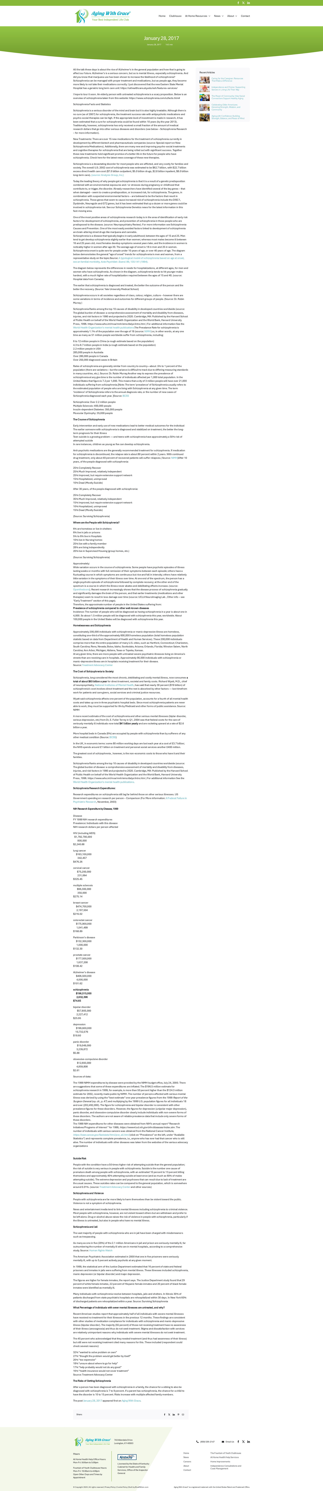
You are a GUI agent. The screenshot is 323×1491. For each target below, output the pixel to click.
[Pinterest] (178, 1414)
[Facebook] (164, 1414)
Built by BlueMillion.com (138, 1487)
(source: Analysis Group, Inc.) (107, 175)
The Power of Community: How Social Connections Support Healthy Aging (228, 97)
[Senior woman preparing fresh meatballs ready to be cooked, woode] (204, 86)
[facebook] (238, 3)
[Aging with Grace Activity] (204, 115)
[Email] (183, 1414)
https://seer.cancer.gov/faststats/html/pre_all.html (101, 1134)
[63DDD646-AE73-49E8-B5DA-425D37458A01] (204, 95)
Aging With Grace (131, 1400)
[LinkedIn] (173, 1414)
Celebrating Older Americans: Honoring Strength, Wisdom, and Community (226, 107)
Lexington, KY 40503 (123, 1443)
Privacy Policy (110, 1487)
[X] (169, 1414)
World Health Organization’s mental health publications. (103, 327)
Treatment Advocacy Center (97, 665)
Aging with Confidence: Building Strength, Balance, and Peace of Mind (228, 117)
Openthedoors (81, 589)
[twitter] (243, 3)
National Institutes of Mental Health (114, 685)
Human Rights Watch (101, 1250)
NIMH (147, 331)
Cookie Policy (122, 1487)
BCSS (125, 395)
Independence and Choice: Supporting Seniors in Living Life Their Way (228, 88)
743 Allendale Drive (123, 1440)
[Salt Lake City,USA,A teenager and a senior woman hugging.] (204, 105)
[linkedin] (248, 3)
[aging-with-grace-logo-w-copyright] (102, 9)
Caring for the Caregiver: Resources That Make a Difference (227, 79)
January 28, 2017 (92, 1400)
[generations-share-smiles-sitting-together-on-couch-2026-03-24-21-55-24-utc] (204, 77)
